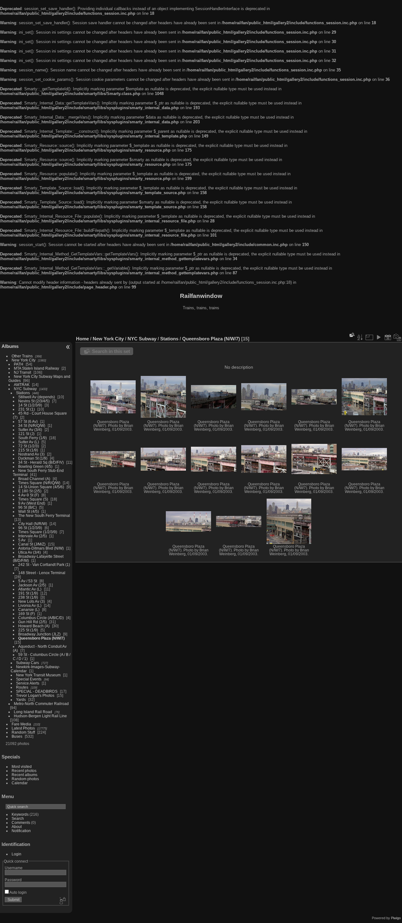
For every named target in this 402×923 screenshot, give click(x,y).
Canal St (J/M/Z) (32, 544)
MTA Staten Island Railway (36, 368)
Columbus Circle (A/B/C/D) (41, 618)
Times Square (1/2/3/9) (37, 532)
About (17, 827)
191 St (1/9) (28, 593)
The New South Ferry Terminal (44, 515)
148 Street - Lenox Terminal (41, 573)
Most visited (22, 766)
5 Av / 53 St (27, 581)
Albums (10, 346)
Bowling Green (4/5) (35, 466)
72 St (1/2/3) (28, 446)
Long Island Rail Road (33, 712)
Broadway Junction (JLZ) (39, 634)
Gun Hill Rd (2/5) (32, 622)
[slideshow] (378, 337)
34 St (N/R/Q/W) (31, 425)
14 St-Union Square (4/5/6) (41, 487)
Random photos (25, 779)
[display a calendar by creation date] (397, 337)
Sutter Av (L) (28, 442)
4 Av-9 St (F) (28, 495)
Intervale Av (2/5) (32, 536)
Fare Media (21, 724)
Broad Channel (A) (34, 479)
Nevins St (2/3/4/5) (34, 401)
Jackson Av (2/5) (32, 585)
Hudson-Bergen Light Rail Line (40, 716)
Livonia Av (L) (29, 605)
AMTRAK (22, 385)
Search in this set (111, 351)
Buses (17, 736)
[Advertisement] (201, 323)
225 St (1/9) (28, 630)
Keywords (20, 814)
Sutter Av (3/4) (30, 430)
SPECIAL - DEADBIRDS (36, 691)
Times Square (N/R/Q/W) (39, 483)
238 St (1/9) (28, 597)
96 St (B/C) (27, 507)
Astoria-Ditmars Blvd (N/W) (41, 548)
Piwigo (396, 918)
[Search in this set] (351, 335)
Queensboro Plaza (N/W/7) (41, 638)
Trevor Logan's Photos (35, 695)
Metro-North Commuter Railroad (41, 704)
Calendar (20, 783)
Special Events (28, 679)
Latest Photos (23, 728)
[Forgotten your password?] (62, 901)
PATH (18, 364)
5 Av (21, 540)
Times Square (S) (33, 499)
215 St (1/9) (28, 450)
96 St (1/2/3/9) (30, 528)
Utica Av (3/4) (29, 552)
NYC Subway (25, 389)
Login (16, 854)
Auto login (18, 892)
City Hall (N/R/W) (32, 524)
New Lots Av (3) (31, 601)
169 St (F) (26, 614)
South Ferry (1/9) (32, 438)
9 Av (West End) (31, 503)
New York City (23, 360)
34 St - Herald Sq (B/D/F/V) (41, 462)
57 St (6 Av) (28, 421)
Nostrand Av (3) (31, 454)
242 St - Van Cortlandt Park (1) (44, 564)
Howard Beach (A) (34, 626)
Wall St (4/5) (28, 511)
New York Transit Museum (38, 675)
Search (18, 818)
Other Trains (22, 356)
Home (82, 338)
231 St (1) (26, 409)
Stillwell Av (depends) (36, 397)
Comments (21, 822)
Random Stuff (23, 732)
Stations (23, 393)
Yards (21, 699)
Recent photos (24, 771)
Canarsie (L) (29, 609)
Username (14, 868)
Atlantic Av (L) (29, 589)
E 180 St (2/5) (29, 491)
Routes (22, 687)
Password (13, 880)
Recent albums (24, 775)
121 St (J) (26, 434)
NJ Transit (22, 372)
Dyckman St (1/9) (32, 458)
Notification (21, 831)
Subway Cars (27, 663)
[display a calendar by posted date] (388, 337)
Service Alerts (27, 683)
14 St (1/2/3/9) (30, 405)
